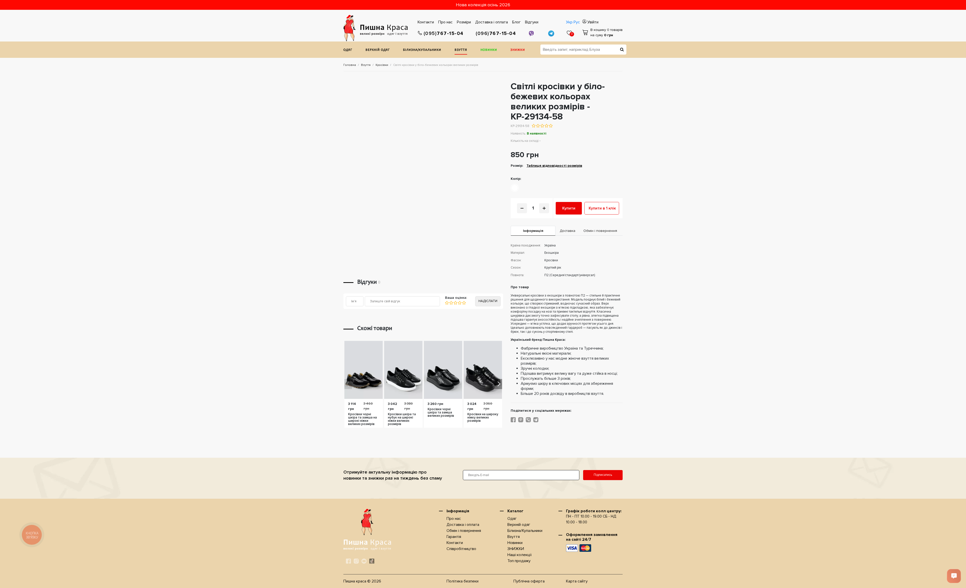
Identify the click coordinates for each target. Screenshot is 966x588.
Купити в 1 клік (602, 208)
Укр (569, 22)
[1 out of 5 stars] (534, 125)
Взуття (461, 50)
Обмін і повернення (464, 530)
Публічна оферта (529, 581)
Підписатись (603, 475)
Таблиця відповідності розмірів (554, 165)
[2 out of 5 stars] (538, 125)
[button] (498, 384)
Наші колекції (519, 554)
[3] (455, 302)
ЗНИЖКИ (517, 50)
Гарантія (454, 536)
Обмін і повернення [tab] (600, 231)
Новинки (488, 50)
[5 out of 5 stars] (550, 125)
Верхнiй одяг (378, 50)
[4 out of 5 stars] (546, 125)
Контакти (426, 22)
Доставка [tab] (567, 231)
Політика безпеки (462, 581)
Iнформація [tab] (533, 231)
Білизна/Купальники (422, 50)
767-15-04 (444, 33)
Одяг (347, 50)
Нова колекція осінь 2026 (483, 5)
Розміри (464, 22)
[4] (459, 302)
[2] (451, 302)
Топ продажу (519, 560)
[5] (464, 302)
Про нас (445, 22)
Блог (516, 22)
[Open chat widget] (954, 576)
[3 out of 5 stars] (542, 125)
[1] (447, 302)
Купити (568, 208)
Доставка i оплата (491, 22)
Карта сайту (577, 581)
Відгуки (531, 22)
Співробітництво (461, 548)
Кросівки (382, 65)
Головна (349, 65)
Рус (577, 22)
